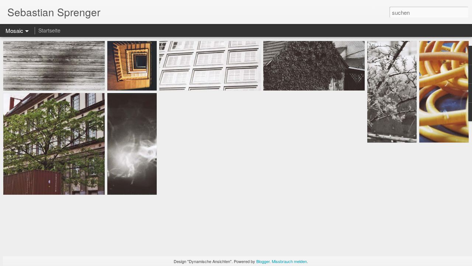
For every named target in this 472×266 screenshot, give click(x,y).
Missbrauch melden (289, 261)
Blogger (263, 261)
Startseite (49, 30)
